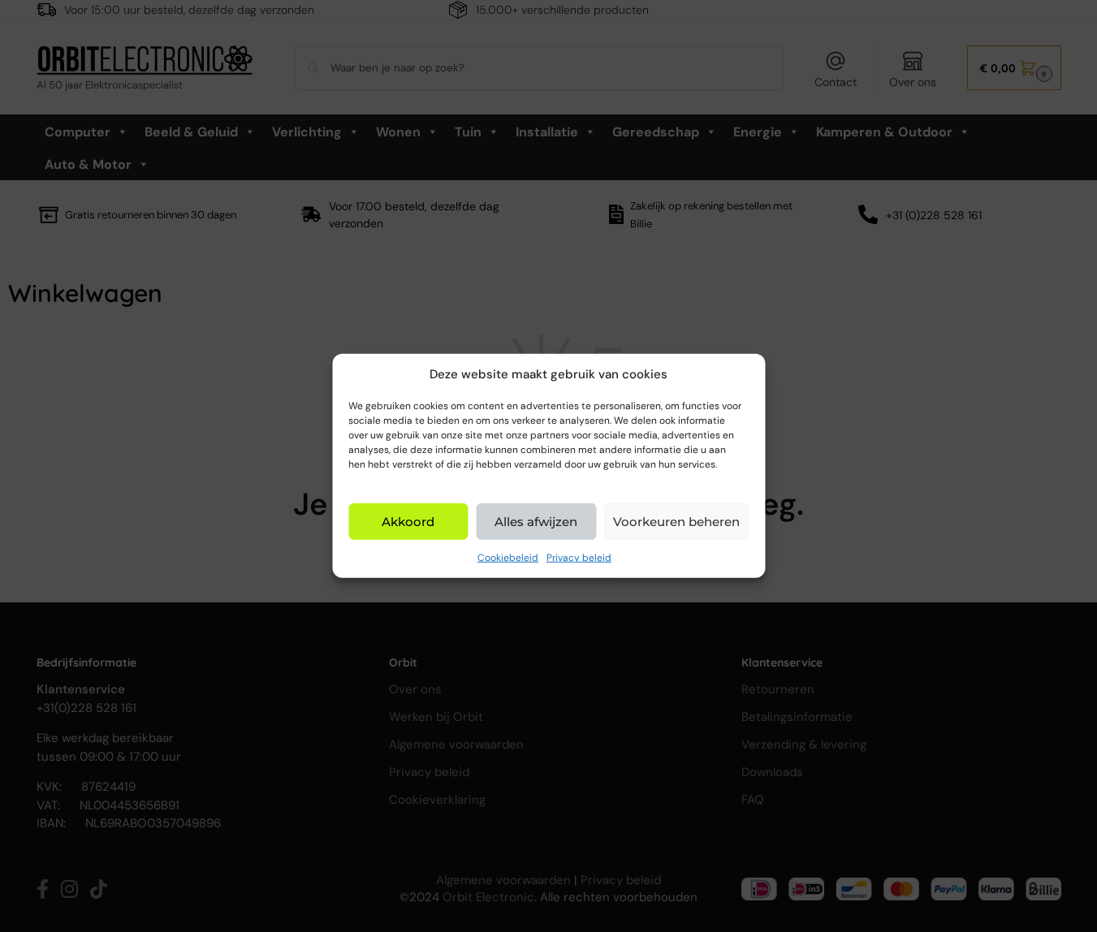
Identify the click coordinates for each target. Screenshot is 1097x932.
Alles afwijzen (536, 521)
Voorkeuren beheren (676, 521)
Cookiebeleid (507, 557)
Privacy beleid (578, 557)
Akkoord (408, 521)
